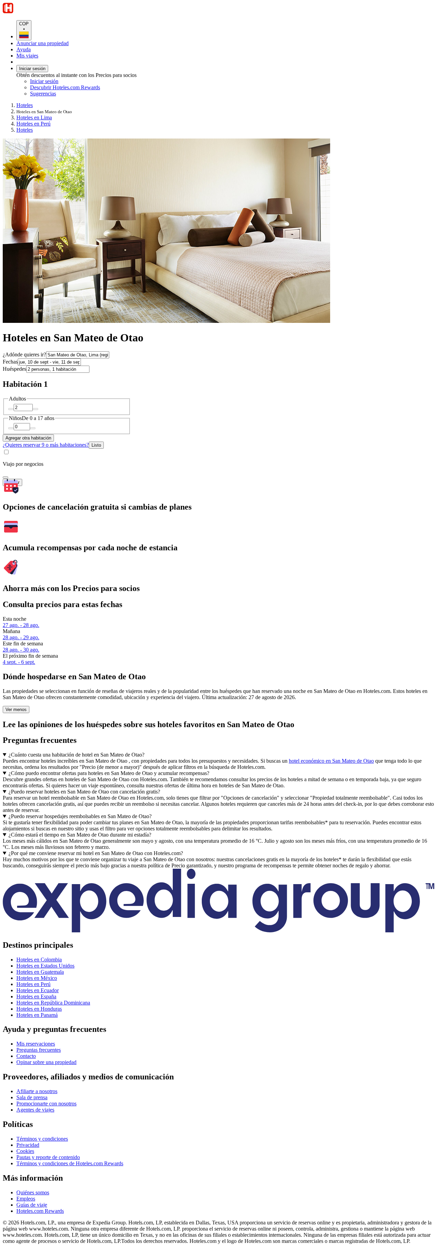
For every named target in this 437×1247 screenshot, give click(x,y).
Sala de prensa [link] (31, 1097)
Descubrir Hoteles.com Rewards (65, 87)
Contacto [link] (26, 1056)
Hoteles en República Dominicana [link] (53, 1003)
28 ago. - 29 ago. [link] (21, 637)
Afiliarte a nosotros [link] (36, 1091)
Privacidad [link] (27, 1145)
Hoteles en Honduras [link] (39, 1009)
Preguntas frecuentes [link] (38, 1050)
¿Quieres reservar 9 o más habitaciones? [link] (46, 445)
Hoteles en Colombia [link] (39, 959)
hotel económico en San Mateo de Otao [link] (331, 761)
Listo (96, 445)
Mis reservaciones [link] (35, 1044)
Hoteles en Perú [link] (33, 124)
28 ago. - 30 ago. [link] (21, 650)
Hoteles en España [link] (36, 996)
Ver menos (16, 709)
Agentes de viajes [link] (35, 1110)
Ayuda (23, 49)
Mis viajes (27, 55)
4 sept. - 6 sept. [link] (19, 662)
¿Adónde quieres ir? (24, 354)
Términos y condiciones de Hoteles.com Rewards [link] (69, 1163)
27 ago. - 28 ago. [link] (21, 625)
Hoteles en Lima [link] (34, 117)
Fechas (10, 362)
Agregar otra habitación (28, 438)
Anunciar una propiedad (42, 43)
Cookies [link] (25, 1151)
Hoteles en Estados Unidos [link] (45, 966)
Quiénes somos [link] (32, 1192)
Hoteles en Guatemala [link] (40, 972)
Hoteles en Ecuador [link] (37, 990)
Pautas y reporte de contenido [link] (48, 1157)
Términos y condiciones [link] (42, 1139)
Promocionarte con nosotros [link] (46, 1103)
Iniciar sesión (32, 68)
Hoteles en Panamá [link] (37, 1015)
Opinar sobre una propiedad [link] (46, 1062)
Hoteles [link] (24, 105)
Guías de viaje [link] (31, 1205)
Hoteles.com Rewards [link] (40, 1211)
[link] (87, 94)
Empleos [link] (25, 1199)
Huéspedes (14, 369)
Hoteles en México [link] (36, 978)
